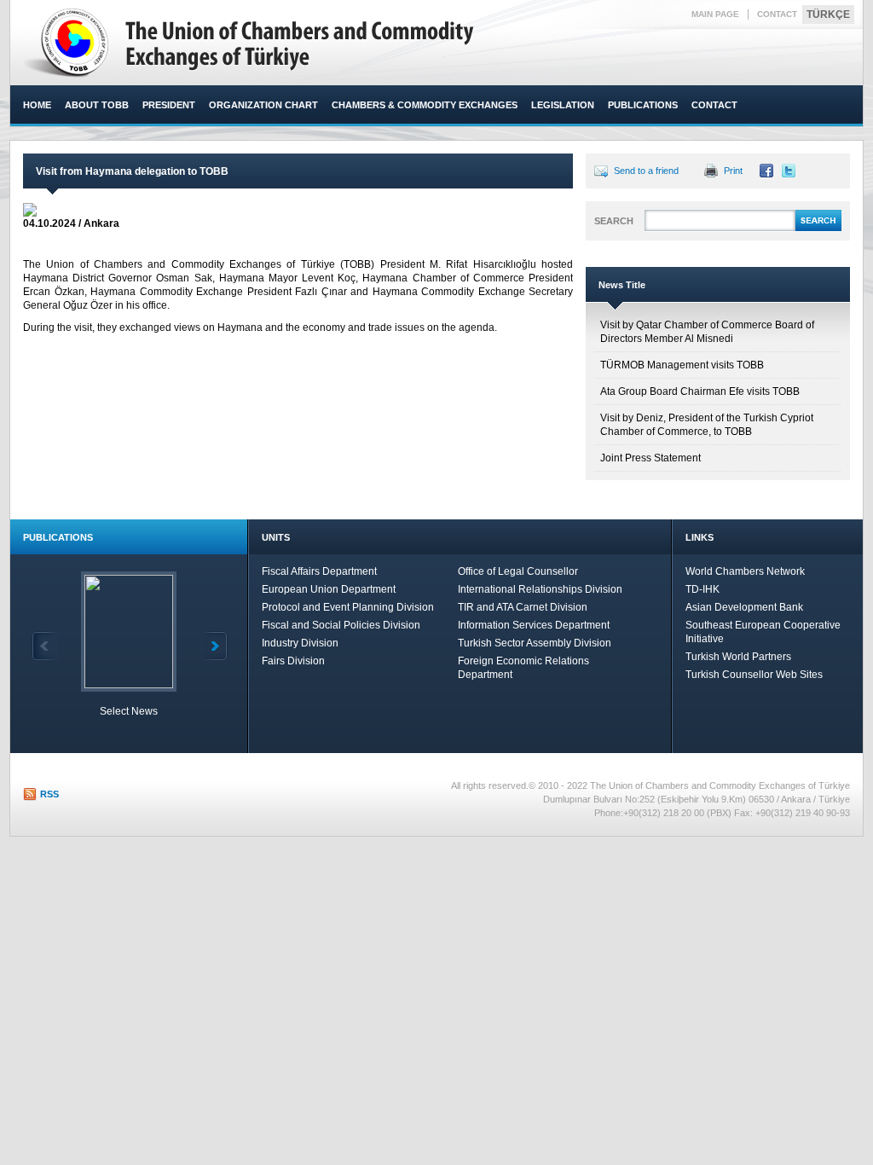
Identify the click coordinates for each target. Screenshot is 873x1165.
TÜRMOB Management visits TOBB (682, 365)
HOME (37, 105)
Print (733, 170)
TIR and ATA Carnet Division (522, 607)
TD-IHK (702, 589)
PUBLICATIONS (643, 105)
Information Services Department (534, 625)
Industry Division (300, 643)
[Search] (818, 229)
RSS (49, 794)
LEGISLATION (562, 105)
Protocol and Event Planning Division (348, 607)
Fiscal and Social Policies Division (341, 625)
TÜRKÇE (828, 14)
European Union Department (329, 589)
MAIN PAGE (715, 14)
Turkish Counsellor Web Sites (754, 675)
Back (45, 646)
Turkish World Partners (738, 657)
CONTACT (777, 14)
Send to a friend (646, 170)
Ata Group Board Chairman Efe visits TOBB (700, 391)
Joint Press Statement (650, 458)
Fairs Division (293, 661)
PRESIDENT (168, 105)
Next (214, 646)
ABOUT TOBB (97, 105)
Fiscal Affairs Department (319, 571)
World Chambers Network (745, 571)
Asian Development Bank (744, 607)
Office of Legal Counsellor (518, 571)
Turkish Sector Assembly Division (534, 643)
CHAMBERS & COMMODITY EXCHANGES (424, 105)
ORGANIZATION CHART (263, 105)
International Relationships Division (540, 589)
